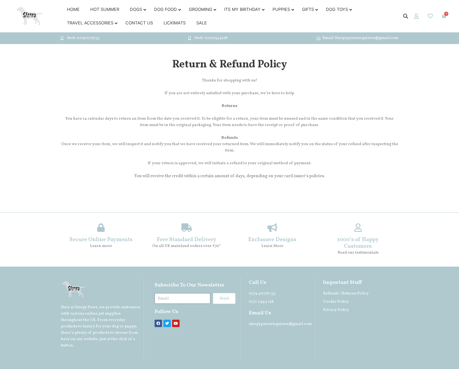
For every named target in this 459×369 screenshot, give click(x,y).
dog (115, 326)
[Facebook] (158, 323)
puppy (130, 326)
